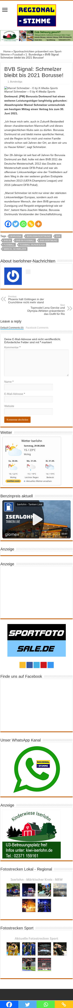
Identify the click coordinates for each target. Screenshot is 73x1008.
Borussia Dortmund (39, 236)
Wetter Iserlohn (31, 441)
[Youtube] (43, 665)
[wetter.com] (13, 481)
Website (9, 406)
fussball (9, 245)
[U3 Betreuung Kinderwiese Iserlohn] (36, 35)
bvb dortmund (48, 240)
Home (7, 51)
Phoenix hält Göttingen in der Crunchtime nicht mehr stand (26, 299)
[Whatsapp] (23, 224)
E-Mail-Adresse (14, 393)
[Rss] (22, 665)
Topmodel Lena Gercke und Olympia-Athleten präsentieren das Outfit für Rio (46, 309)
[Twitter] (15, 224)
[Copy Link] (30, 224)
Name (8, 381)
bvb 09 (7, 240)
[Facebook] (8, 224)
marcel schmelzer (15, 249)
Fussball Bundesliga (32, 245)
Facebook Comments (37, 327)
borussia (15, 236)
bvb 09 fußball (25, 240)
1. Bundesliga (34, 54)
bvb (58, 236)
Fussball (17, 54)
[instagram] (50, 665)
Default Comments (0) (12, 327)
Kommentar (12, 347)
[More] (38, 224)
